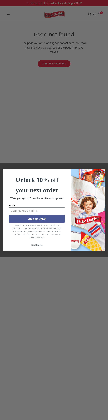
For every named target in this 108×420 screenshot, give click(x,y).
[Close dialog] (102, 172)
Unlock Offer (37, 219)
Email (12, 205)
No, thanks (37, 245)
